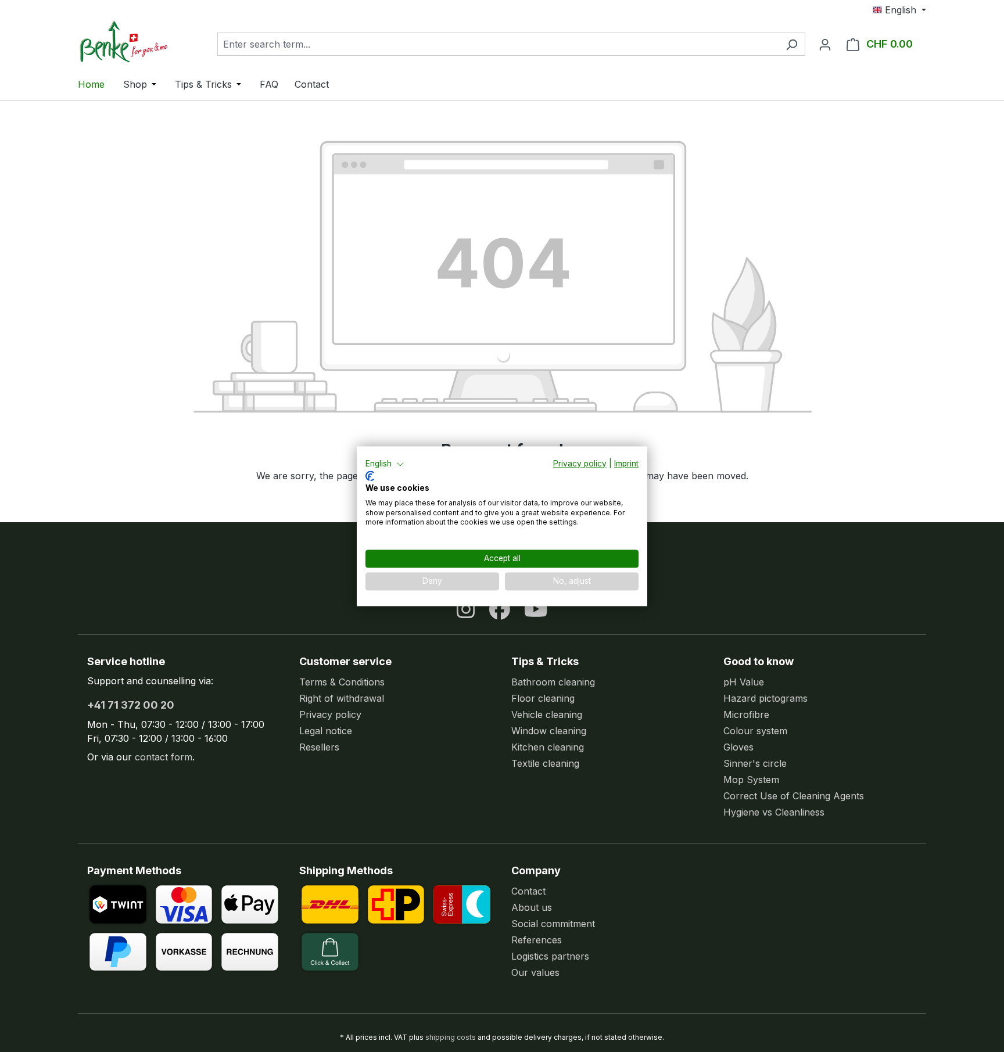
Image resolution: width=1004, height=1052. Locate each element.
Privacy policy (330, 714)
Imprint (626, 463)
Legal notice (325, 731)
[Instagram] (466, 609)
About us (531, 907)
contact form (163, 757)
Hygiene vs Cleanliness (773, 812)
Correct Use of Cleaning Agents (793, 796)
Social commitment (553, 923)
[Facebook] (499, 609)
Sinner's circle (755, 763)
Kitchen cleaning (547, 747)
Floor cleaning (543, 698)
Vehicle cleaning (546, 714)
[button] (384, 464)
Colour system (755, 731)
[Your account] (825, 44)
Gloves (738, 747)
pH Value (743, 682)
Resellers (319, 747)
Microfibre (746, 714)
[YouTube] (536, 609)
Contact (528, 891)
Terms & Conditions (342, 682)
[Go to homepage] (136, 41)
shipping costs (450, 1037)
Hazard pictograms (765, 698)
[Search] (791, 44)
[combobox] (498, 44)
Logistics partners (550, 956)
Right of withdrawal (341, 698)
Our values (535, 972)
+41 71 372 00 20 (130, 705)
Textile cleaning (545, 763)
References (536, 940)
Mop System (751, 779)
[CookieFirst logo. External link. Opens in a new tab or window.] (369, 476)
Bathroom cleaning (553, 682)
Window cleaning (548, 731)
